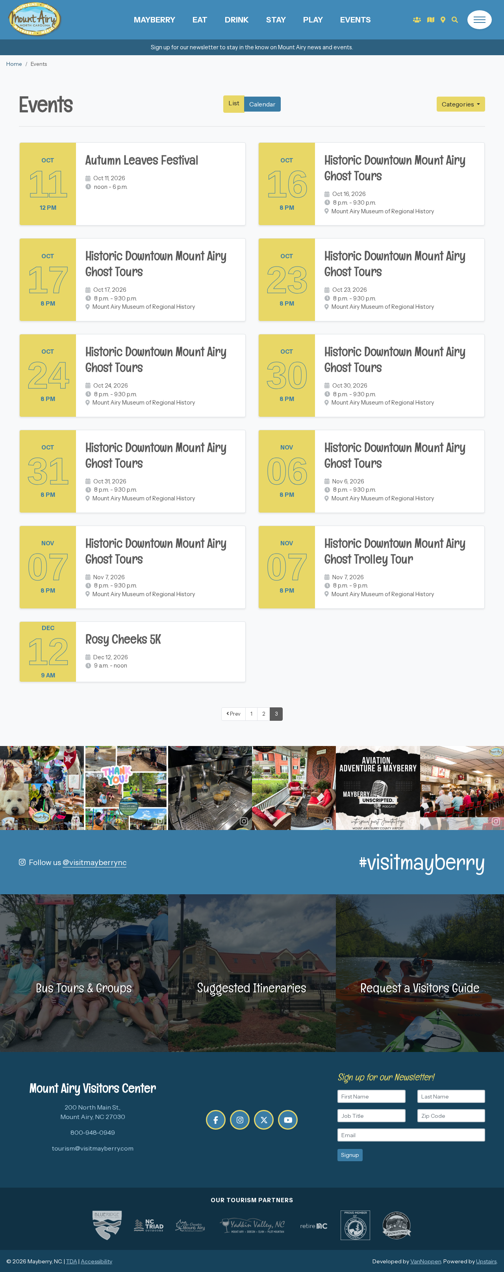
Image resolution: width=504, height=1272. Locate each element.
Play (313, 19)
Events (355, 19)
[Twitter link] (264, 1120)
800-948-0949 (92, 1132)
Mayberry (154, 19)
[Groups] (417, 19)
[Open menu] (479, 19)
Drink (237, 19)
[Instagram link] (240, 1120)
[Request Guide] (430, 19)
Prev (235, 714)
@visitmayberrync (94, 862)
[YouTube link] (288, 1120)
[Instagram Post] (42, 788)
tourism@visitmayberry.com (92, 1148)
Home (14, 64)
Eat (200, 19)
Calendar (262, 104)
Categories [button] (458, 104)
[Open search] (454, 20)
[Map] (442, 19)
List (233, 103)
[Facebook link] (216, 1120)
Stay (276, 19)
